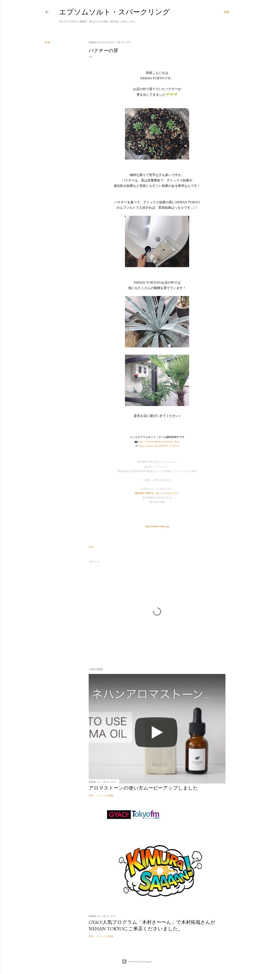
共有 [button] (47, 42)
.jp (167, 526)
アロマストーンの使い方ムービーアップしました (143, 788)
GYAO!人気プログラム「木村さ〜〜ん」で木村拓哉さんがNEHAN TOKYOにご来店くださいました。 (152, 925)
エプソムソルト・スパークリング (114, 12)
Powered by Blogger (140, 961)
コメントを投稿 (104, 795)
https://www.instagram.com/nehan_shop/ (159, 441)
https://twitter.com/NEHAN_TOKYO (159, 446)
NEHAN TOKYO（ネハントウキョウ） (157, 493)
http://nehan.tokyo (155, 526)
